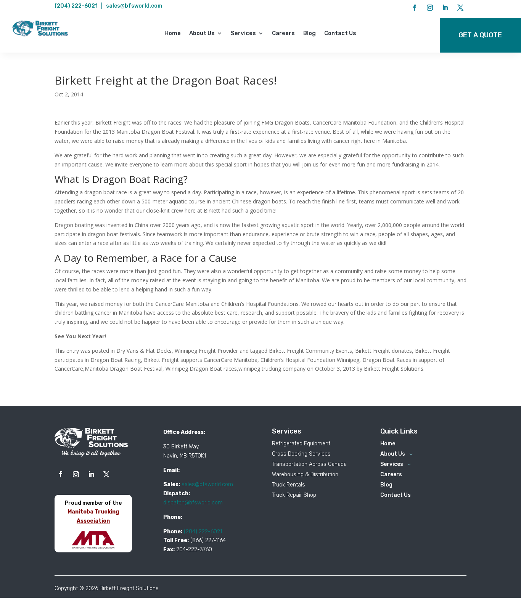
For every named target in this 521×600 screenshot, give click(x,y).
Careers (283, 33)
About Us (202, 33)
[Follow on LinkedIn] (445, 8)
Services (243, 33)
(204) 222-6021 (76, 6)
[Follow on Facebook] (414, 8)
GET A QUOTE (480, 35)
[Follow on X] (460, 8)
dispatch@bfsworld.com (193, 502)
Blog (309, 33)
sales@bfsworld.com (134, 6)
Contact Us (340, 33)
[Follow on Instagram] (430, 8)
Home (172, 33)
